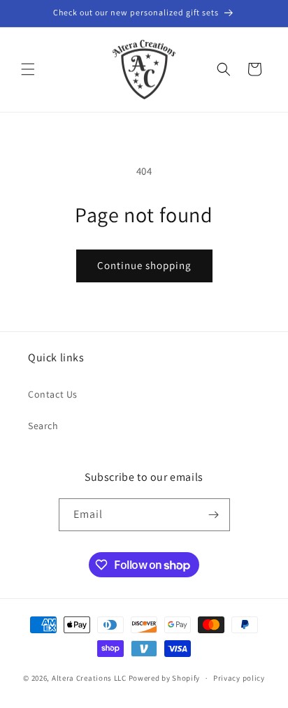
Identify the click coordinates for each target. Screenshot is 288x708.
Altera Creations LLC (89, 678)
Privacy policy (239, 678)
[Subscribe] (214, 514)
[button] (28, 69)
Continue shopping (144, 265)
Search (43, 425)
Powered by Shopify (165, 678)
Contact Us (53, 394)
